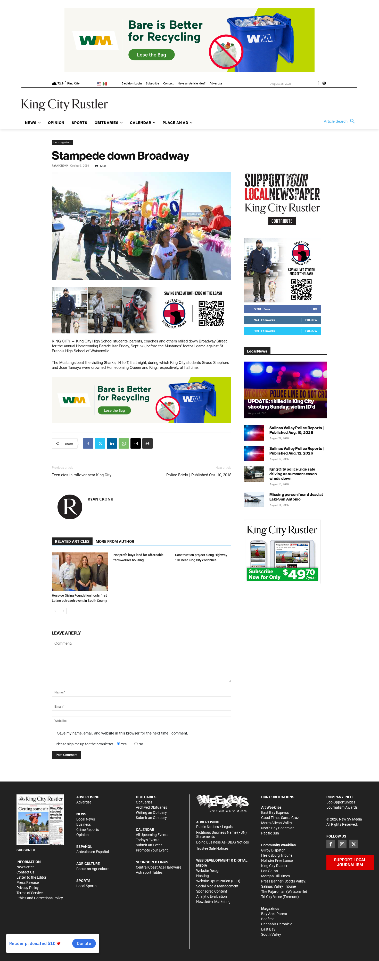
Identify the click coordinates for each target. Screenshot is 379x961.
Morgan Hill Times (275, 876)
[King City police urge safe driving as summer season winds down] (254, 474)
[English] (100, 83)
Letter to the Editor (31, 877)
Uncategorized (62, 142)
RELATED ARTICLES (72, 541)
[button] (340, 121)
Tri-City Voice (271, 897)
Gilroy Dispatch (273, 850)
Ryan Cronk (60, 166)
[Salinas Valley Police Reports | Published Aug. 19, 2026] (254, 433)
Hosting (202, 876)
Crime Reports (87, 829)
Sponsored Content (211, 891)
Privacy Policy (28, 888)
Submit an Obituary (151, 818)
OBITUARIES (146, 797)
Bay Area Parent (274, 914)
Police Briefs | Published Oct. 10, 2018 (198, 475)
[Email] (135, 443)
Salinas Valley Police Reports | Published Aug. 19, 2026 (296, 430)
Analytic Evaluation (211, 896)
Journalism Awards (342, 807)
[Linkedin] (112, 443)
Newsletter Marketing (213, 902)
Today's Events (147, 840)
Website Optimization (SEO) (218, 881)
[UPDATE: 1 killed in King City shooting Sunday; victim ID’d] (285, 390)
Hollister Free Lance (277, 860)
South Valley (271, 934)
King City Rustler (274, 866)
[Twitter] (100, 443)
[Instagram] (324, 84)
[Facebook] (318, 84)
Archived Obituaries (151, 807)
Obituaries (144, 802)
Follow (311, 320)
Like (314, 309)
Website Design (208, 871)
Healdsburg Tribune (276, 855)
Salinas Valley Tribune (278, 886)
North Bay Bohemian (277, 828)
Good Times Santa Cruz (280, 818)
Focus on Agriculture (92, 869)
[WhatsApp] (124, 443)
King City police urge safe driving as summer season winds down (293, 474)
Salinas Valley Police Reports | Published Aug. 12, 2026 (296, 451)
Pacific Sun (270, 833)
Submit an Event (149, 845)
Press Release (28, 882)
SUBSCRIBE (26, 850)
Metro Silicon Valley (276, 823)
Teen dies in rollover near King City (81, 475)
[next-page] (63, 611)
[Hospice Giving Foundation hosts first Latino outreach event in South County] (80, 571)
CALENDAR (145, 829)
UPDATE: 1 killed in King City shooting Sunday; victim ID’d (281, 404)
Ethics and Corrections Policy (40, 898)
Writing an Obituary (151, 812)
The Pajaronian (273, 891)
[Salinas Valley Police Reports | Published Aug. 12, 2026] (254, 453)
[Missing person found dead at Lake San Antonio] (254, 499)
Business (83, 824)
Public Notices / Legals (214, 827)
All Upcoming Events (152, 835)
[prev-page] (55, 611)
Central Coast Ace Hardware (158, 867)
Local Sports (86, 886)
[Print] (147, 443)
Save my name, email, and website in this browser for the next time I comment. (122, 733)
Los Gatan (269, 871)
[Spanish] (106, 83)
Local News (85, 819)
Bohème (267, 919)
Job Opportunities (340, 802)
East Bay (268, 929)
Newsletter (25, 867)
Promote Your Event (152, 850)
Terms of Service (30, 893)
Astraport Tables (149, 872)
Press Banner (272, 881)
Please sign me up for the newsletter (84, 744)
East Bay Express (275, 812)
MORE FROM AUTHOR (115, 541)
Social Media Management (217, 886)
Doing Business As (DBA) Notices (222, 842)
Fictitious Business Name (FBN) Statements (221, 834)
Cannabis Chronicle (276, 924)
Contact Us (25, 872)
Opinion (82, 835)
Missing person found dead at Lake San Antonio (296, 497)
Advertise (83, 802)
